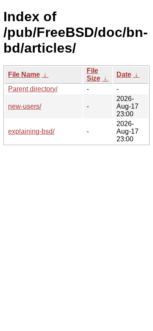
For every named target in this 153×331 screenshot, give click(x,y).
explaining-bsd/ (31, 131)
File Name (24, 74)
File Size (93, 74)
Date (123, 74)
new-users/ (24, 106)
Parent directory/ (32, 89)
